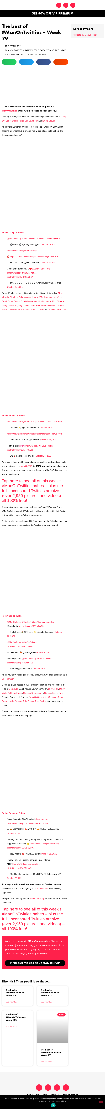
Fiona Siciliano (35, 697)
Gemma (47, 693)
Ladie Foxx (35, 305)
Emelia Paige (61, 50)
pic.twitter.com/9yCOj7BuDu (35, 823)
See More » (11, 1001)
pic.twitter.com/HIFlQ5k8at (48, 239)
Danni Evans (14, 301)
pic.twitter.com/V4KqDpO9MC (20, 646)
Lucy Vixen (53, 689)
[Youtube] (66, 1087)
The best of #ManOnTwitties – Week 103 (51, 992)
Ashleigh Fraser (15, 693)
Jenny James (8, 305)
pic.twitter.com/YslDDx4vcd (49, 434)
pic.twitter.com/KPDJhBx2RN (20, 277)
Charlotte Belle (31, 50)
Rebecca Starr (37, 309)
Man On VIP (26, 466)
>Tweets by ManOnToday (85, 34)
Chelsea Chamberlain (33, 693)
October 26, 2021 (48, 244)
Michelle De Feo (38, 54)
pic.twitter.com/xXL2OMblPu (49, 422)
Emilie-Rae (57, 693)
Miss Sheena (58, 301)
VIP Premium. (8, 679)
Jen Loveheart (12, 54)
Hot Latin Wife (44, 301)
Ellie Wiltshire (27, 301)
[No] (101, 1102)
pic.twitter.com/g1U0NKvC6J (46, 256)
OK (53, 1105)
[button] (97, 5)
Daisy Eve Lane (47, 50)
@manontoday (41, 819)
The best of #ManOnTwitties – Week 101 (51, 1052)
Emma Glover (48, 121)
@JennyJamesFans (41, 269)
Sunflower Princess (57, 309)
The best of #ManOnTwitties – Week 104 (16, 992)
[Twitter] (58, 5)
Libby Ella (24, 54)
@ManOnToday (14, 239)
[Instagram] (65, 5)
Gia (35, 301)
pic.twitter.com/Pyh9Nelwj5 (19, 868)
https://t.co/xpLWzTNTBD (21, 256)
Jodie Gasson (15, 701)
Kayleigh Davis (22, 305)
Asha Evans (28, 701)
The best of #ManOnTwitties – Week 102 (16, 1017)
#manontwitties (28, 239)
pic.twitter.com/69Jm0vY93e (32, 626)
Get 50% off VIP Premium (52, 13)
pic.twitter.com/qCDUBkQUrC (20, 848)
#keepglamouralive (45, 622)
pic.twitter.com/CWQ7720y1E (20, 450)
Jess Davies (40, 701)
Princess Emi (24, 309)
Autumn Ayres (50, 297)
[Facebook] (72, 5)
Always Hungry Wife (33, 297)
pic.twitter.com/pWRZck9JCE (20, 663)
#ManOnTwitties (13, 50)
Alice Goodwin (49, 697)
